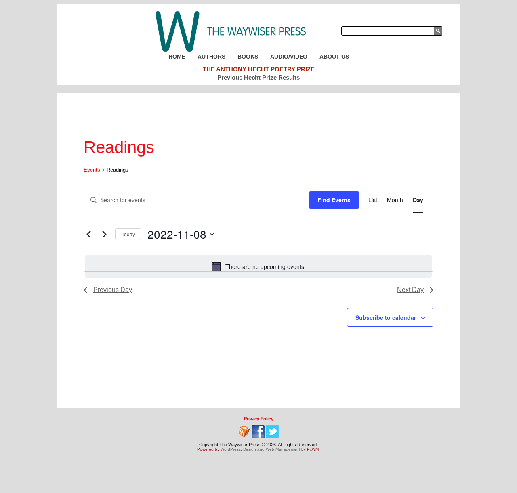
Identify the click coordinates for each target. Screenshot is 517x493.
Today (128, 234)
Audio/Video (288, 56)
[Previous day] (88, 234)
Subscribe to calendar (385, 317)
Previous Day (112, 289)
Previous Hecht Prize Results (258, 77)
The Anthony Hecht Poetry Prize (259, 69)
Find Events (334, 200)
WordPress (231, 449)
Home (176, 56)
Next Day (410, 289)
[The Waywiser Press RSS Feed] (244, 431)
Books (247, 56)
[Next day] (104, 234)
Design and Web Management (271, 449)
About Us (334, 56)
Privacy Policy (258, 418)
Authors (211, 56)
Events (92, 170)
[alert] (258, 266)
